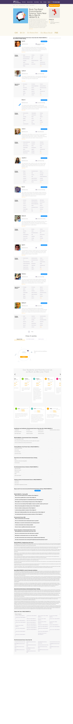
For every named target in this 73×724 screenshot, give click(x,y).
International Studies (43, 316)
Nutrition (41, 236)
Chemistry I (24, 178)
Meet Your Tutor (41, 339)
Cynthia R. (24, 70)
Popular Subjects (18, 614)
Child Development (25, 234)
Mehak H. (24, 99)
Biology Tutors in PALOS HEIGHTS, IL (32, 627)
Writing (32, 145)
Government (41, 321)
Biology (41, 58)
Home (14, 5)
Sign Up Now (37, 490)
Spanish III (33, 91)
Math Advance (42, 200)
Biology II (24, 120)
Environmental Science (22, 5)
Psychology (41, 174)
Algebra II (41, 116)
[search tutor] (47, 5)
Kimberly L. (24, 273)
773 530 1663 (56, 2)
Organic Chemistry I (34, 178)
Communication (25, 236)
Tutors (17, 5)
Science (33, 62)
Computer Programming (26, 263)
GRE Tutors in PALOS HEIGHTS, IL (31, 622)
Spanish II (33, 89)
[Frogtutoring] (17, 2)
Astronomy (24, 116)
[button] (53, 10)
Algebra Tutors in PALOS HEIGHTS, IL (43, 626)
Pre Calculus (33, 142)
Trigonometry (25, 89)
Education (33, 229)
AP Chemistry (25, 87)
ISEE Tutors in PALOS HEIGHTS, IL (31, 618)
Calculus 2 (24, 176)
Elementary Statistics (34, 200)
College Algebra (34, 113)
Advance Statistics (25, 113)
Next (32, 331)
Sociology (41, 113)
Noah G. (23, 186)
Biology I (24, 118)
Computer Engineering (26, 261)
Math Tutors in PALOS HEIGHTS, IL (20, 615)
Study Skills (33, 316)
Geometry (41, 296)
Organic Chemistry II (34, 294)
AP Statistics (41, 142)
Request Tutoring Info (54, 5)
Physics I (41, 203)
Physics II (41, 171)
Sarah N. (23, 41)
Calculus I (24, 174)
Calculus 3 (24, 207)
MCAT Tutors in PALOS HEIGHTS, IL (31, 620)
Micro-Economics (42, 234)
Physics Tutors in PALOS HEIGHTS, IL (20, 620)
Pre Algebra (24, 60)
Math (32, 58)
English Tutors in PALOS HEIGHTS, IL (32, 629)
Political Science (34, 325)
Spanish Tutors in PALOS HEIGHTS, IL (43, 631)
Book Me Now (44, 41)
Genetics (33, 174)
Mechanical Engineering (35, 203)
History (32, 118)
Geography (33, 236)
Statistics (41, 294)
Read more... (31, 28)
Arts (40, 118)
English (41, 60)
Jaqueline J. (24, 157)
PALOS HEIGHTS (32, 5)
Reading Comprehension (35, 60)
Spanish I (33, 87)
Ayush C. (23, 244)
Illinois (27, 5)
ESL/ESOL (41, 325)
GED (40, 89)
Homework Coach (42, 62)
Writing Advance (34, 147)
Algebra (24, 62)
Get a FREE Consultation (30, 339)
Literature (33, 120)
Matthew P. (24, 302)
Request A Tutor (19, 339)
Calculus (41, 258)
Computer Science (25, 265)
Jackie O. (23, 128)
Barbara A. (24, 215)
